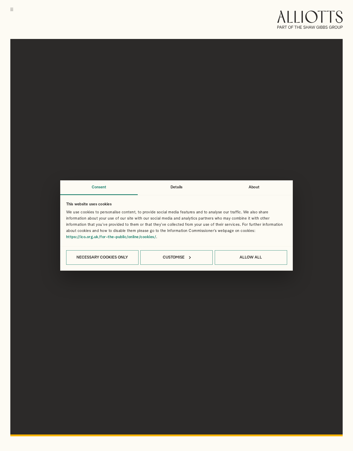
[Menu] (11, 12)
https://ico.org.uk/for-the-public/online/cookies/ (111, 237)
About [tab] (254, 187)
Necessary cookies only (102, 257)
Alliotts (310, 19)
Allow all (251, 257)
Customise (174, 257)
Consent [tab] (99, 187)
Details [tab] (176, 187)
